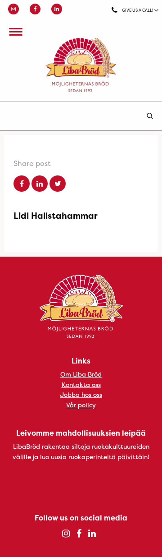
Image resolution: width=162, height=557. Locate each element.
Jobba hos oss (81, 394)
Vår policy (81, 404)
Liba (81, 65)
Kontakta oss (81, 384)
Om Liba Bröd (81, 374)
